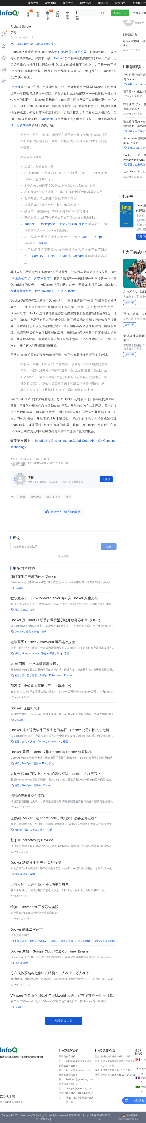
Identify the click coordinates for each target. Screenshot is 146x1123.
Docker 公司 (62, 58)
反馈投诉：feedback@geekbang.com (79, 1077)
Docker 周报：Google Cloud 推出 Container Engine (49, 951)
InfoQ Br (143, 1089)
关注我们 (62, 1095)
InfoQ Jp (143, 1071)
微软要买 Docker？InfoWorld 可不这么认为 (42, 642)
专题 (37, 14)
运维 (50, 829)
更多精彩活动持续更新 (11, 1102)
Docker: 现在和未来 (25, 708)
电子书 (47, 16)
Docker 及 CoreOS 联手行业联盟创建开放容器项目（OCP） (56, 620)
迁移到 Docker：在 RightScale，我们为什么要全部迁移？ (54, 818)
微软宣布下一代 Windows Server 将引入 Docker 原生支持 (54, 598)
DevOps (28, 43)
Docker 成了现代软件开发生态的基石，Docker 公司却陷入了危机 (59, 730)
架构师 (86, 941)
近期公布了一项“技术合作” (33, 278)
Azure (35, 653)
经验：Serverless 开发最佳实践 (34, 907)
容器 (66, 653)
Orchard (78, 256)
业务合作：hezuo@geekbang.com (78, 1068)
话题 (57, 14)
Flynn (63, 256)
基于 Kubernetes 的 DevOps (31, 840)
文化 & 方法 (28, 741)
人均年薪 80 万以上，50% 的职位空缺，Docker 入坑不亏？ (55, 774)
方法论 (43, 675)
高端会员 (103, 2)
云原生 (37, 785)
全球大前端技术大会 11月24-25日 (118, 1074)
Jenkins (42, 243)
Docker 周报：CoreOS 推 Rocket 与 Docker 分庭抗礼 (51, 752)
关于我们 (62, 1058)
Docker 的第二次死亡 (26, 929)
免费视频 (67, 17)
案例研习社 (139, 2)
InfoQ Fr (143, 1080)
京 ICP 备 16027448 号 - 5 (98, 1117)
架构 (53, 43)
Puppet (98, 237)
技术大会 (33, 2)
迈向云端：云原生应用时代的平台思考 (39, 884)
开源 (17, 941)
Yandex (30, 224)
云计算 (18, 43)
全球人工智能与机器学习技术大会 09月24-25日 (118, 1063)
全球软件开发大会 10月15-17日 (117, 1070)
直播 (27, 14)
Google (26, 653)
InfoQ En (143, 1061)
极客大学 (68, 2)
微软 (17, 653)
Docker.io (47, 119)
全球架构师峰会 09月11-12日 (115, 1056)
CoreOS (37, 256)
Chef (85, 237)
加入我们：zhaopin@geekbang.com (79, 1086)
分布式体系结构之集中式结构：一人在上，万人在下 (49, 973)
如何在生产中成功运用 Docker (33, 576)
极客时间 (50, 2)
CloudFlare (79, 224)
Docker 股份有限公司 (72, 52)
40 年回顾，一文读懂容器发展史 (35, 664)
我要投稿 (62, 1068)
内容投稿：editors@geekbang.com (78, 1058)
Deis (51, 256)
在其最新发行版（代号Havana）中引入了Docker (43, 291)
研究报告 (120, 2)
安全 (17, 675)
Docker (15, 87)
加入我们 (62, 1086)
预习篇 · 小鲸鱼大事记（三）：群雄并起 (41, 686)
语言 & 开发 (42, 43)
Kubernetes (55, 675)
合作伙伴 (62, 1077)
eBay (63, 224)
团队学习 (85, 2)
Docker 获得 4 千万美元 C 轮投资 (35, 862)
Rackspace (47, 224)
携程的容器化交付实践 (27, 796)
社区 (65, 741)
